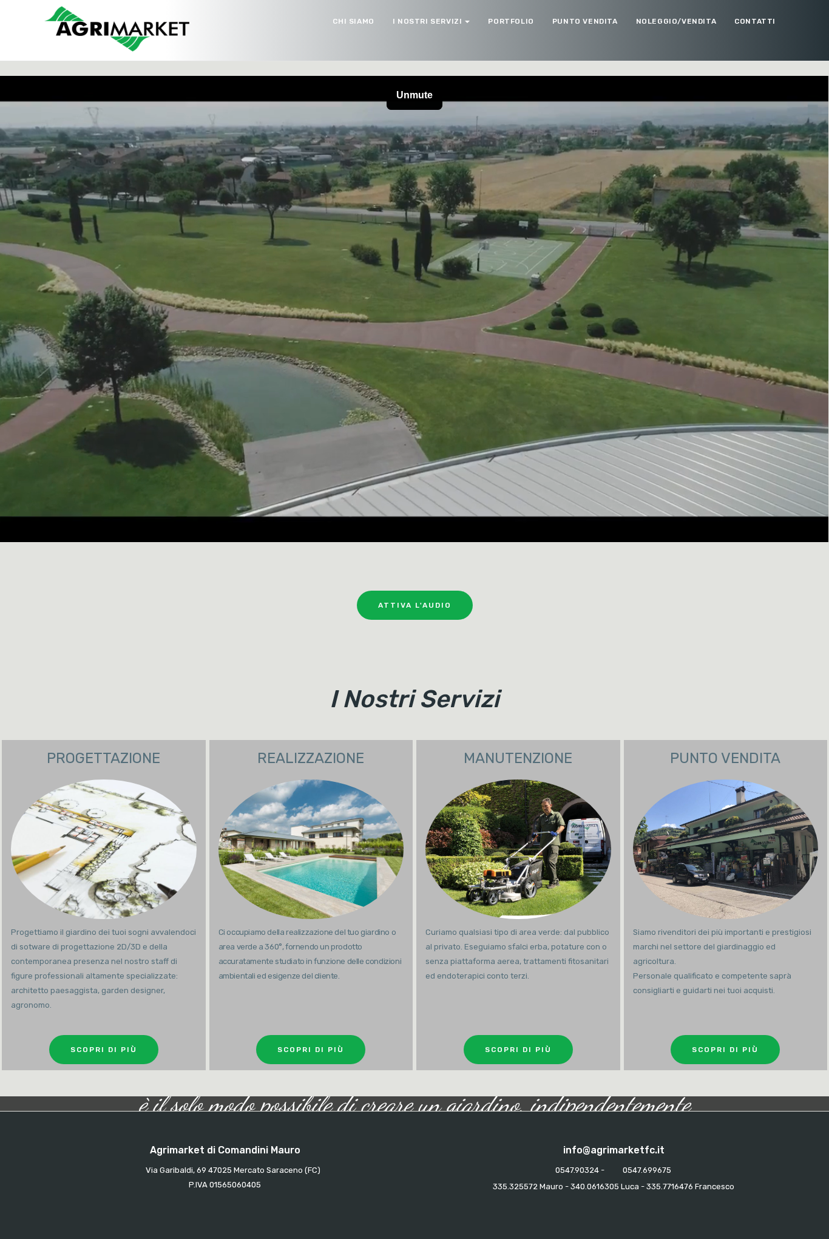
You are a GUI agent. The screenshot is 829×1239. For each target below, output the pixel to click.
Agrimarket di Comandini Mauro (225, 1150)
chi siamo (353, 21)
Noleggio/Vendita (676, 21)
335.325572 (515, 1186)
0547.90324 (577, 1170)
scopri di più (103, 1049)
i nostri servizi (427, 21)
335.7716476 (669, 1186)
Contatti (755, 21)
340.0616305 (594, 1186)
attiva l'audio (415, 605)
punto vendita (585, 21)
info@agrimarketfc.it (614, 1150)
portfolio (510, 21)
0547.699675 (647, 1170)
